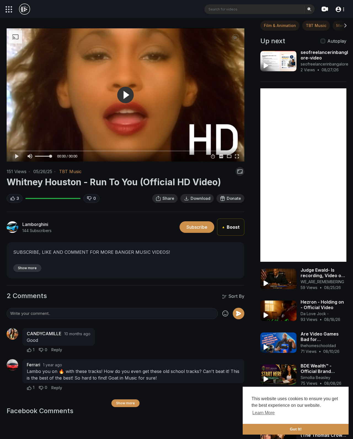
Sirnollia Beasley (315, 377)
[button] (339, 9)
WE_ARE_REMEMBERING (322, 281)
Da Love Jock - (315, 313)
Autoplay (336, 41)
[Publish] (238, 313)
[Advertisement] (303, 175)
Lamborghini (35, 224)
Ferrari (33, 364)
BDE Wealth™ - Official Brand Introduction (316, 371)
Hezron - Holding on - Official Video (322, 304)
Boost (231, 227)
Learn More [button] (263, 412)
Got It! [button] (296, 429)
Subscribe (196, 227)
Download (200, 198)
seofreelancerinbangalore (324, 64)
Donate (234, 198)
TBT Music (70, 171)
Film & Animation (280, 25)
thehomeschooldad (318, 345)
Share (168, 198)
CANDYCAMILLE (44, 333)
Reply (56, 349)
